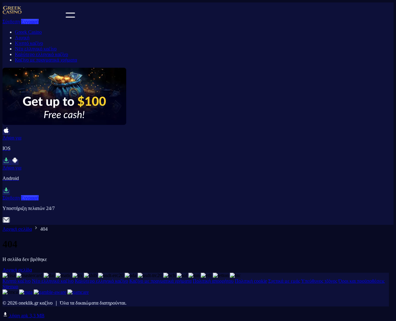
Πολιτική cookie (251, 281)
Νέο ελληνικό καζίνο (36, 48)
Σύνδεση (11, 21)
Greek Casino (28, 32)
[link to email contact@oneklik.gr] (6, 222)
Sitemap (10, 286)
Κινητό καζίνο (29, 43)
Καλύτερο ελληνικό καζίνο (41, 54)
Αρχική (22, 37)
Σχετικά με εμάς (284, 281)
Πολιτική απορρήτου (213, 281)
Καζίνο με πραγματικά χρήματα (46, 59)
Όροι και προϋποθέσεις (361, 281)
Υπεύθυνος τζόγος (319, 281)
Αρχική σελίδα (17, 229)
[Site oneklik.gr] (33, 16)
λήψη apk (26, 315)
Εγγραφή (30, 21)
